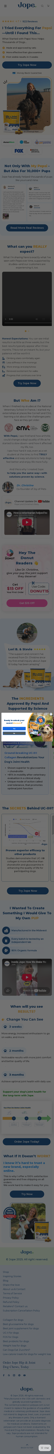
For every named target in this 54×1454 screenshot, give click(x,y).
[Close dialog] (51, 714)
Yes (14, 728)
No (14, 733)
